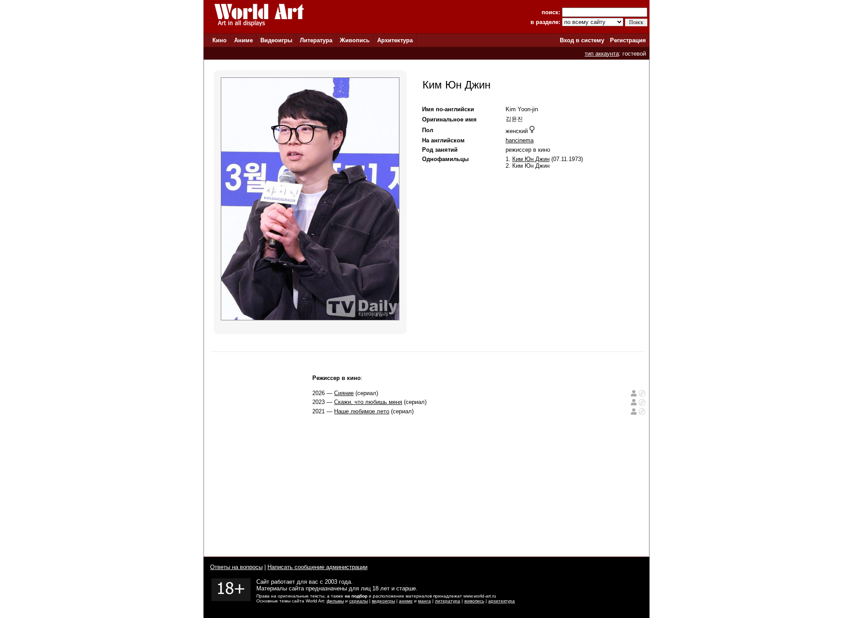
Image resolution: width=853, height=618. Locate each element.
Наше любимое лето (361, 411)
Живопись (355, 40)
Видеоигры (276, 40)
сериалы (358, 600)
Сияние (344, 393)
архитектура (501, 600)
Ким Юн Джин (531, 159)
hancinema (520, 140)
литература (447, 600)
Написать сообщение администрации (317, 567)
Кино (219, 40)
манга (424, 600)
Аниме (243, 40)
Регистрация (628, 40)
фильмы (335, 600)
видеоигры (383, 600)
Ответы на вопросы (236, 567)
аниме (406, 600)
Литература (316, 40)
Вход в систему (582, 40)
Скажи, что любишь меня (368, 402)
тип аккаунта (602, 53)
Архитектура (395, 40)
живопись (474, 600)
